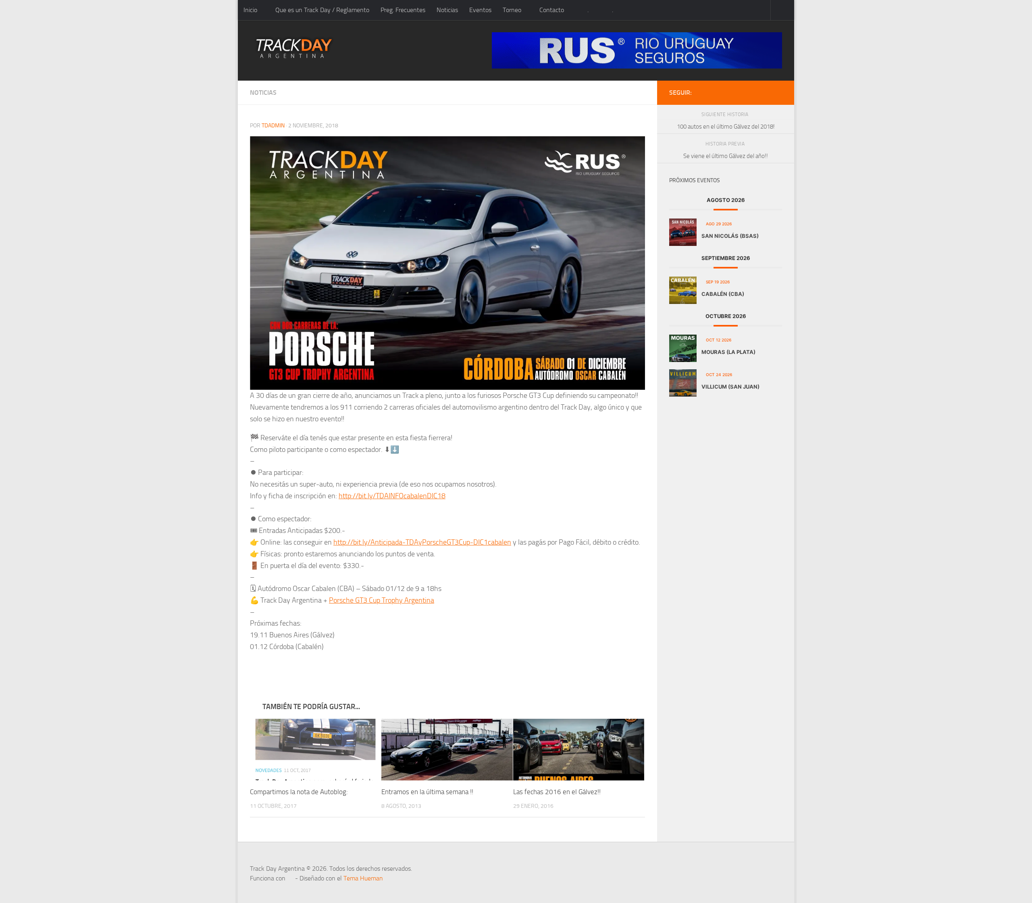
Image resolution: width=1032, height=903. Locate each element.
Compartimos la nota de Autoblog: (299, 792)
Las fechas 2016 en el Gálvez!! (557, 792)
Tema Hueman (363, 878)
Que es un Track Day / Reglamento (322, 10)
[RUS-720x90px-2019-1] (637, 50)
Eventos (480, 10)
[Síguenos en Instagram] (777, 92)
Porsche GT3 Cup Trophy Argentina (381, 600)
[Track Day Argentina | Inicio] (294, 48)
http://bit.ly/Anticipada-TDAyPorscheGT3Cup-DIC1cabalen (422, 542)
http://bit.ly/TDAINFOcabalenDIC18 (392, 495)
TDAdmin (273, 125)
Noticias (447, 10)
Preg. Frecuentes (403, 10)
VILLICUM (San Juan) (730, 386)
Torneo (512, 10)
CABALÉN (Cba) (722, 294)
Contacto (551, 10)
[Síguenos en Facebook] (764, 92)
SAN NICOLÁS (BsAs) (730, 236)
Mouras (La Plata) (728, 352)
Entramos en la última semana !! (427, 792)
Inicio (250, 10)
